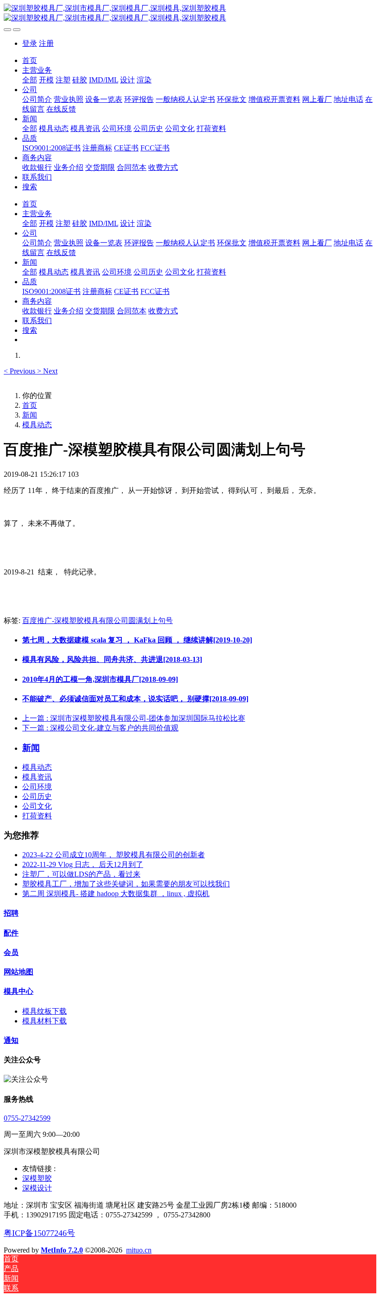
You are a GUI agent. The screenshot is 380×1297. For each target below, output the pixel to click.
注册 (46, 43)
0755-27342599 (27, 1118)
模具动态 (37, 425)
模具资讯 (37, 777)
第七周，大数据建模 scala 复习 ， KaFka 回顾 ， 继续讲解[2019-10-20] (137, 640)
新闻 (29, 415)
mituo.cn (139, 1250)
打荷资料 (37, 816)
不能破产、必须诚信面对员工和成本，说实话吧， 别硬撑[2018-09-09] (135, 699)
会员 (11, 952)
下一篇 (100, 728)
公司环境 (37, 787)
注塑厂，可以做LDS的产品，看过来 (81, 874)
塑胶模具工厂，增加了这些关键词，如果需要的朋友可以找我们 (126, 884)
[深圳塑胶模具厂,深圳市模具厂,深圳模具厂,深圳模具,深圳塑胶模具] (190, 13)
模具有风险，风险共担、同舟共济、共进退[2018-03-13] (112, 659)
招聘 (11, 913)
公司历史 (37, 796)
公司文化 (37, 806)
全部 (29, 80)
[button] (20, 371)
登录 (29, 43)
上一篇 (133, 718)
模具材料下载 (44, 1021)
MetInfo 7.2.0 (62, 1250)
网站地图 (18, 972)
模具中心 (18, 991)
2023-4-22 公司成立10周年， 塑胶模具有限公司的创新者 (113, 855)
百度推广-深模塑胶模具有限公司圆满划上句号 (97, 620)
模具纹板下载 (44, 1011)
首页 (29, 60)
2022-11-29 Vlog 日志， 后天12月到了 (82, 864)
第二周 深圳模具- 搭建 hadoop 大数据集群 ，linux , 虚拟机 (115, 894)
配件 (11, 933)
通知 (11, 1040)
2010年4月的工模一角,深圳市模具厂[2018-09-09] (100, 679)
